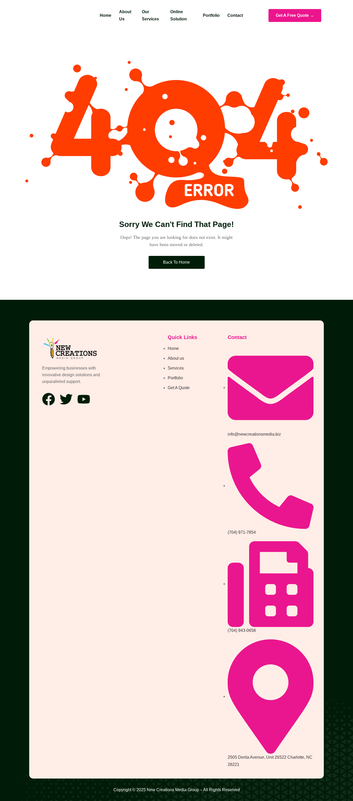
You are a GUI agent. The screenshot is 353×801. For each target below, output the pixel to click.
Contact (235, 15)
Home (105, 15)
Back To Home (176, 262)
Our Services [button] (150, 15)
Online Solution (178, 15)
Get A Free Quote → (295, 15)
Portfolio (211, 15)
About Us (125, 15)
